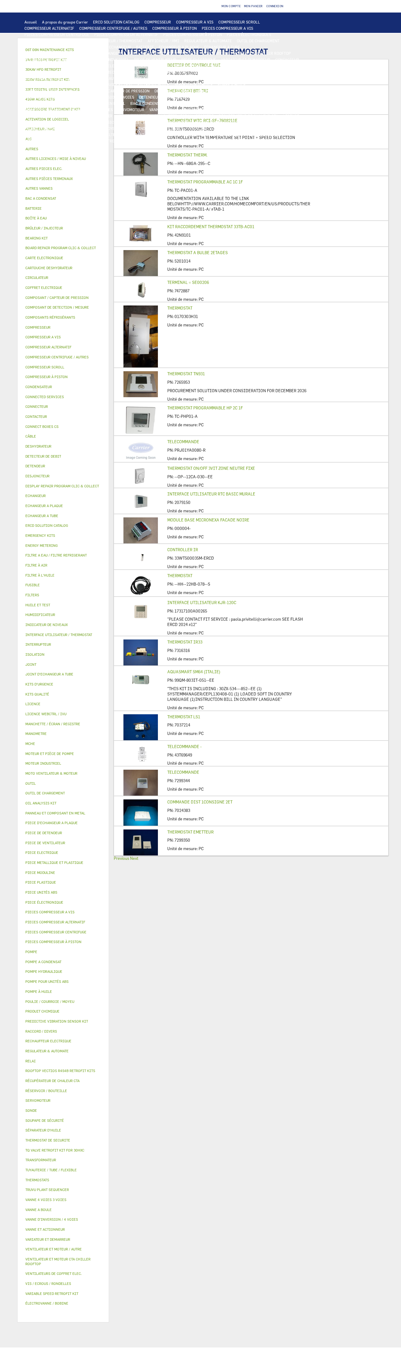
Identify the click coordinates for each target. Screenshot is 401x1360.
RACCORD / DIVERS (206, 128)
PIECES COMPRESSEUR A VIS (227, 28)
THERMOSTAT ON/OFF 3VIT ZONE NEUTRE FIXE (211, 468)
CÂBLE (80, 66)
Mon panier (253, 6)
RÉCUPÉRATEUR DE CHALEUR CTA (248, 116)
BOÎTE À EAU (180, 103)
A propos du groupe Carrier (65, 22)
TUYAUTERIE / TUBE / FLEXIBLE (241, 122)
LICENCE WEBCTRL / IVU (46, 122)
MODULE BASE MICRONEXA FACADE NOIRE (208, 519)
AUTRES (201, 122)
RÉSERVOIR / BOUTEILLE (218, 103)
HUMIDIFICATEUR (133, 116)
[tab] (63, 149)
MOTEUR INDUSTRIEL (110, 59)
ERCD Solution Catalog (46, 525)
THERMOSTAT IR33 (184, 641)
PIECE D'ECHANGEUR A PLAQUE (52, 53)
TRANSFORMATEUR (152, 66)
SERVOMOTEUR (131, 109)
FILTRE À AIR (100, 116)
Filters (32, 595)
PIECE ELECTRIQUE (198, 59)
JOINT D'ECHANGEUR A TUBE (111, 53)
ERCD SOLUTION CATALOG (116, 22)
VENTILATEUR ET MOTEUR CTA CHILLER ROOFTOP (246, 53)
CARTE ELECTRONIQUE (44, 40)
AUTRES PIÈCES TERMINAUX (253, 128)
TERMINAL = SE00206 (188, 282)
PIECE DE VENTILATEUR (155, 59)
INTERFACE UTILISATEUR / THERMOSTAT (106, 40)
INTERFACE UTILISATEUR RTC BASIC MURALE (211, 493)
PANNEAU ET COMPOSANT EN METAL (93, 103)
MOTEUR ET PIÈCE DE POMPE (229, 78)
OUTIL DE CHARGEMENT (258, 40)
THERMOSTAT (179, 307)
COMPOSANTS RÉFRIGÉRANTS (51, 91)
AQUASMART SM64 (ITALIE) (194, 671)
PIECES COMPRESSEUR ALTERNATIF (126, 34)
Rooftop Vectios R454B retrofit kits (60, 1071)
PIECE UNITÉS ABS (263, 134)
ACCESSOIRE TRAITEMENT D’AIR (53, 116)
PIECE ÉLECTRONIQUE (44, 902)
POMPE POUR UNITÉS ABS (47, 84)
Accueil (30, 22)
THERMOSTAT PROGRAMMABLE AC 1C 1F (205, 181)
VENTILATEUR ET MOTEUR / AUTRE (55, 59)
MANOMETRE (102, 141)
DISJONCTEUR (187, 66)
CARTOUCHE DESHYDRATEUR (50, 97)
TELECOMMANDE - (184, 746)
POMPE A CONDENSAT (149, 78)
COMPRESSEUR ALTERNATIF (49, 28)
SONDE (96, 72)
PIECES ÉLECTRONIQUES (249, 34)
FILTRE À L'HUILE (153, 84)
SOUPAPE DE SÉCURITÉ (218, 91)
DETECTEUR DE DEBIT (173, 91)
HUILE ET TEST (88, 84)
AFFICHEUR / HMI (163, 40)
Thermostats (37, 1180)
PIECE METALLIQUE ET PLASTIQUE (240, 97)
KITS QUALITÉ (73, 141)
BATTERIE (145, 47)
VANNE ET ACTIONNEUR (45, 109)
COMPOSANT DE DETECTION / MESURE (58, 47)
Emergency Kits (40, 535)
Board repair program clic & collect (60, 248)
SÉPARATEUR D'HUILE (193, 84)
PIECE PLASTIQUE (40, 103)
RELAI (30, 66)
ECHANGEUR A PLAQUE (179, 47)
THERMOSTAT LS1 (183, 716)
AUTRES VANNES (246, 109)
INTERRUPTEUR (55, 66)
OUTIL (190, 134)
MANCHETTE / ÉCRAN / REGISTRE (184, 116)
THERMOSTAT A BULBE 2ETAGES (197, 252)
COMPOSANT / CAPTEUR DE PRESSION (116, 91)
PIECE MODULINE (40, 141)
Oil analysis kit (40, 803)
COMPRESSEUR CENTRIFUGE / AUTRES (113, 28)
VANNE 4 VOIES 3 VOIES (92, 109)
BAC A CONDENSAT (147, 103)
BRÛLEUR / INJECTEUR (221, 134)
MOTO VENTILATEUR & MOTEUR (169, 53)
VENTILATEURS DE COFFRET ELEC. (54, 72)
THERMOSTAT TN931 (186, 373)
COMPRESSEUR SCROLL (239, 22)
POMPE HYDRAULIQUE (105, 78)
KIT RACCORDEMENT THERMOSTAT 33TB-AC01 (210, 226)
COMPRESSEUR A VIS (194, 22)
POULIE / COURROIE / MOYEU (91, 128)
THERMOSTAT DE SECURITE (261, 72)
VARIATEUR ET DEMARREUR (245, 59)
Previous (121, 858)
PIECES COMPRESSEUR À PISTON (192, 34)
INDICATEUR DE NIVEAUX (161, 128)
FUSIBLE (213, 66)
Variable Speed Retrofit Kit (51, 1293)
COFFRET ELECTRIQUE (111, 66)
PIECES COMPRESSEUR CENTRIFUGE (56, 34)
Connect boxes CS (42, 426)
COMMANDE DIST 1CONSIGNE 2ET (199, 801)
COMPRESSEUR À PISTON (174, 28)
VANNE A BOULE (163, 109)
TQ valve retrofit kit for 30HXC (54, 1150)
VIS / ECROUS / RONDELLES (48, 134)
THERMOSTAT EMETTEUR (190, 831)
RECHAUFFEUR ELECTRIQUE (132, 72)
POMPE (75, 78)
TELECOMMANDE (183, 441)
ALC (100, 47)
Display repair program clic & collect (62, 486)
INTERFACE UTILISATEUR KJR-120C (201, 602)
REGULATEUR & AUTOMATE (208, 40)
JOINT (127, 128)
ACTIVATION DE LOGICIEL (97, 122)
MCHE (30, 744)
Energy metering (41, 545)
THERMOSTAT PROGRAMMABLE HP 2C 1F (205, 407)
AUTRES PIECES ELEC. (44, 78)
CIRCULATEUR (186, 78)
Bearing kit (36, 238)
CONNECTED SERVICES (211, 72)
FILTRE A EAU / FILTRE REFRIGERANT (110, 134)
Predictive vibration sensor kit (56, 1021)
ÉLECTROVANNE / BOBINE (204, 109)
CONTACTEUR (287, 59)
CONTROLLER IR (182, 549)
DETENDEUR (149, 97)
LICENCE (291, 116)
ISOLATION (256, 103)
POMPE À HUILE (232, 84)
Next (134, 858)
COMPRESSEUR (157, 22)
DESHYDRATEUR (258, 91)
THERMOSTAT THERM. (187, 154)
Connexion (275, 6)
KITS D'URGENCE (164, 134)
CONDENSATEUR (240, 66)
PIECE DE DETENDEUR (184, 97)
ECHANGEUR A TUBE (222, 47)
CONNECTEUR (174, 72)
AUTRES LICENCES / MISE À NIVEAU (157, 122)
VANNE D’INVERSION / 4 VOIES (107, 97)
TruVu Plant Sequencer (47, 1190)
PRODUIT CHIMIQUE (42, 128)
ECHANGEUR (120, 47)
